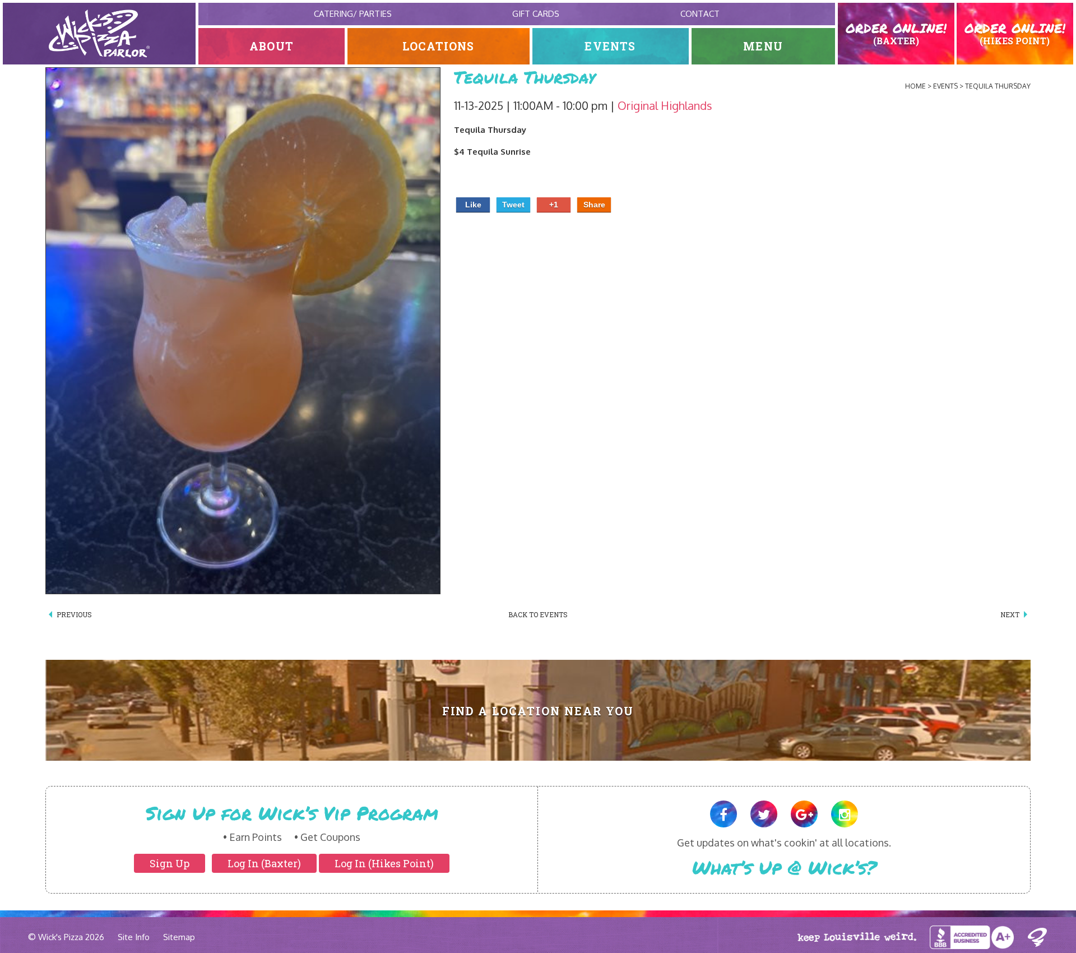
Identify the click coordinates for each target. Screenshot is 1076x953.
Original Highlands (665, 105)
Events (610, 46)
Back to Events (538, 614)
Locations (438, 46)
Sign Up (169, 863)
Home (915, 86)
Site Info (134, 937)
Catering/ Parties (353, 13)
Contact (700, 13)
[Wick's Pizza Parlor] (99, 33)
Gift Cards (535, 13)
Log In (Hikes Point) (384, 863)
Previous (74, 614)
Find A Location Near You (538, 711)
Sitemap (179, 937)
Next (1009, 614)
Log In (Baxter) (264, 863)
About (271, 46)
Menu (763, 46)
